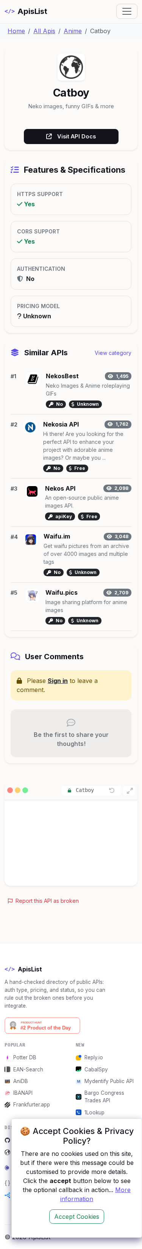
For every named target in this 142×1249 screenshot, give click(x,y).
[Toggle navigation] (126, 11)
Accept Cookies (76, 1216)
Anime (73, 31)
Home (16, 31)
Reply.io (93, 1057)
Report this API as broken (46, 901)
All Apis (44, 31)
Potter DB (24, 1057)
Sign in (58, 680)
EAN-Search (28, 1069)
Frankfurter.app (31, 1105)
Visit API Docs (76, 136)
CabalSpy (96, 1069)
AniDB (20, 1081)
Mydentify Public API (109, 1081)
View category (113, 353)
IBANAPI (23, 1093)
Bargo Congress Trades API (104, 1096)
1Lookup (94, 1112)
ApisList (26, 11)
